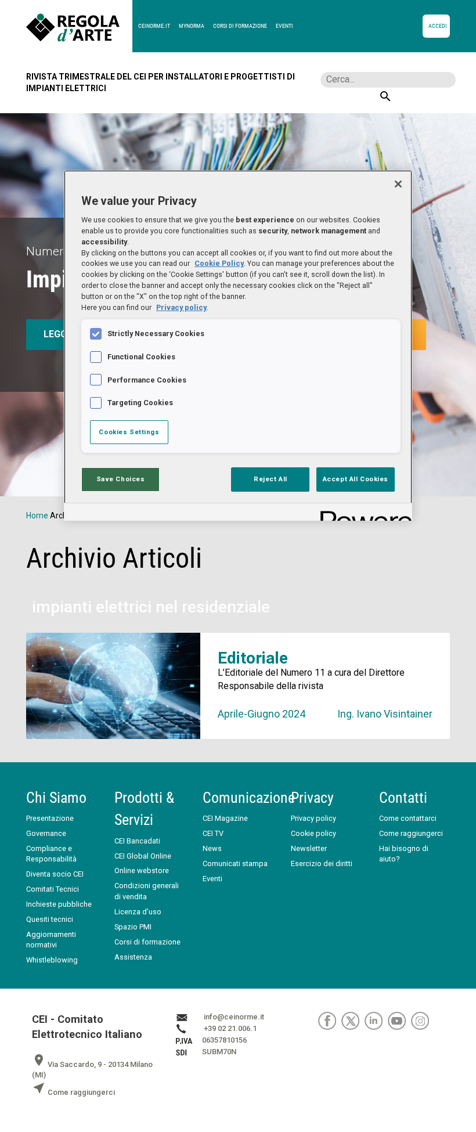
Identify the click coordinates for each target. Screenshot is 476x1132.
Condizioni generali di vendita (146, 890)
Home (37, 515)
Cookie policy (313, 833)
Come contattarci (408, 818)
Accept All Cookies (355, 479)
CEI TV (213, 833)
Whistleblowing (52, 960)
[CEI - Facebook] (329, 1020)
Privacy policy (313, 818)
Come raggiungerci (411, 833)
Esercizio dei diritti (321, 863)
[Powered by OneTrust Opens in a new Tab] (362, 513)
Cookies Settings (129, 432)
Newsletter (309, 848)
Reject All (270, 479)
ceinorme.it (154, 26)
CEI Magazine (225, 818)
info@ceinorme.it (234, 1017)
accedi (437, 26)
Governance (46, 833)
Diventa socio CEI (55, 874)
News (212, 848)
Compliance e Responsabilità (51, 853)
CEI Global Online (142, 856)
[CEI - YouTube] (399, 1020)
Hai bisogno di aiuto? (403, 853)
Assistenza (133, 957)
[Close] (398, 184)
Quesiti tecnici (49, 919)
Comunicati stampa (235, 863)
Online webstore (141, 870)
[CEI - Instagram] (421, 1020)
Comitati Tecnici (52, 889)
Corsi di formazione (240, 26)
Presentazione (50, 818)
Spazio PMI (133, 926)
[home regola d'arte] (79, 26)
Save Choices (120, 479)
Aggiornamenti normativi (51, 939)
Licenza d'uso (137, 911)
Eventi (284, 26)
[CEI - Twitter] (353, 1020)
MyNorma (191, 26)
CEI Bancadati (137, 841)
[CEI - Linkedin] (376, 1020)
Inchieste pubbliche (59, 904)
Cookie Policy (219, 263)
